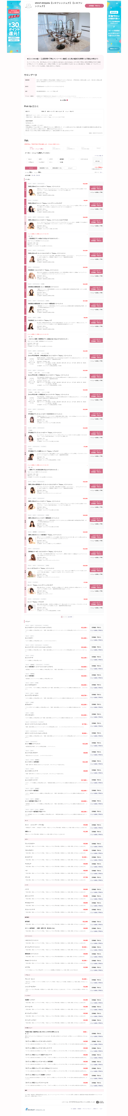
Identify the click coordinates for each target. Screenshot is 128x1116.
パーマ (51, 159)
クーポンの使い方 (99, 155)
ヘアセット (31, 162)
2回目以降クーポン (57, 168)
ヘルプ (101, 1108)
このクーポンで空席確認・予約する (96, 187)
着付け (51, 162)
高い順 (38, 175)
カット (30, 159)
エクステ (72, 159)
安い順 (33, 175)
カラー (40, 159)
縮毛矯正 (62, 159)
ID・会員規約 (73, 1108)
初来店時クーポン (44, 168)
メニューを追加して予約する (96, 630)
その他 (61, 162)
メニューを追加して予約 (96, 192)
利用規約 (79, 1108)
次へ (101, 172)
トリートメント (84, 159)
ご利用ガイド (95, 1108)
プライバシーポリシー (87, 1108)
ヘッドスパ (41, 162)
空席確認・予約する (94, 5)
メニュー (70, 168)
